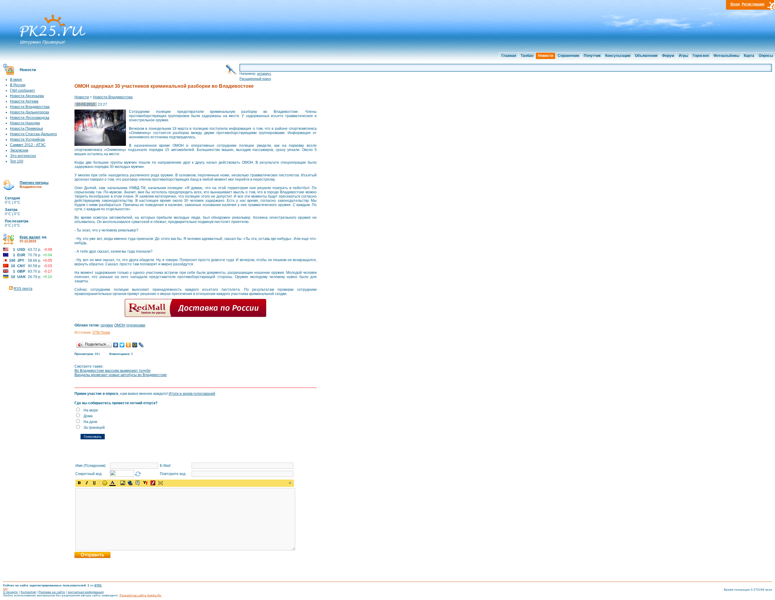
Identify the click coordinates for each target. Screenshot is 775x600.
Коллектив (28, 592)
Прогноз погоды (34, 183)
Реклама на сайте (51, 592)
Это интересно (23, 156)
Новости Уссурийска (27, 139)
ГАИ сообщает (22, 90)
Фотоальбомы (726, 56)
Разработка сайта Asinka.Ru (140, 595)
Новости (545, 56)
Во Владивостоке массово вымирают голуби (112, 371)
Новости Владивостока (30, 107)
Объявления (646, 56)
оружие (107, 325)
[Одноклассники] (128, 345)
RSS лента (23, 289)
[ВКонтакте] (116, 345)
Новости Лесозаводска (29, 118)
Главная (508, 56)
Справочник (568, 56)
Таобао (527, 56)
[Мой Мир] (135, 345)
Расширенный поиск (255, 78)
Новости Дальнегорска (29, 112)
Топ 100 (16, 161)
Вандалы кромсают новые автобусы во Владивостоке (120, 375)
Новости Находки (25, 123)
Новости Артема (24, 101)
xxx (5, 588)
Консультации (617, 56)
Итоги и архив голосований (192, 394)
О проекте (10, 592)
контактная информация (86, 592)
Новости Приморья (26, 128)
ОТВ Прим (101, 332)
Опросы (766, 56)
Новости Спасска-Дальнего (33, 134)
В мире (16, 79)
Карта (749, 56)
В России (17, 85)
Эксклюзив (19, 150)
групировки (135, 325)
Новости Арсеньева (27, 96)
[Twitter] (122, 345)
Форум (668, 56)
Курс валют (30, 237)
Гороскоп (701, 56)
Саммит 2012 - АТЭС (28, 145)
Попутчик (592, 56)
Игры (683, 56)
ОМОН (119, 325)
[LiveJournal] (141, 345)
